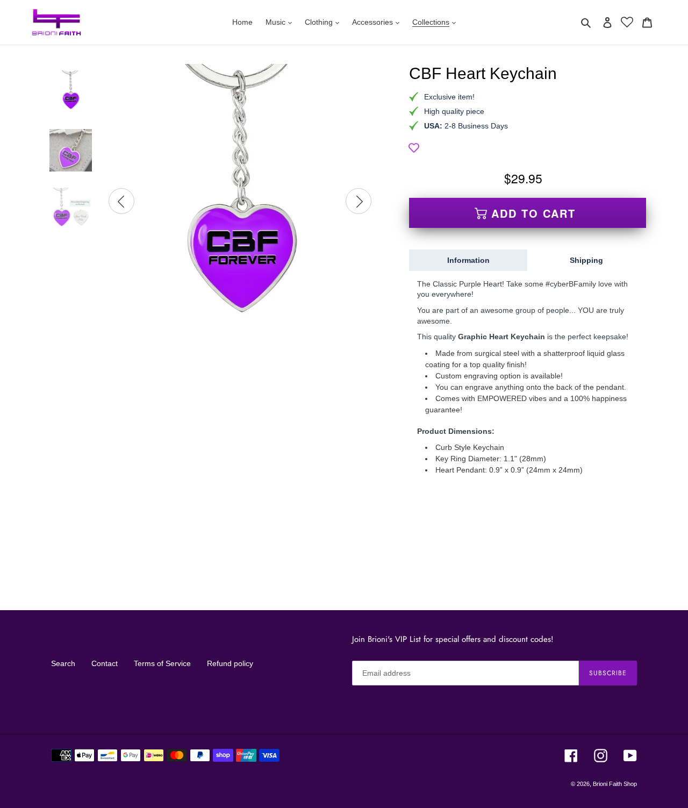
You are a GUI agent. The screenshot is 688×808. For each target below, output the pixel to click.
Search (63, 663)
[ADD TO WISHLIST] (414, 148)
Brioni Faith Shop (615, 784)
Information (468, 260)
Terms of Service (162, 663)
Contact (104, 663)
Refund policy (230, 663)
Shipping (586, 260)
